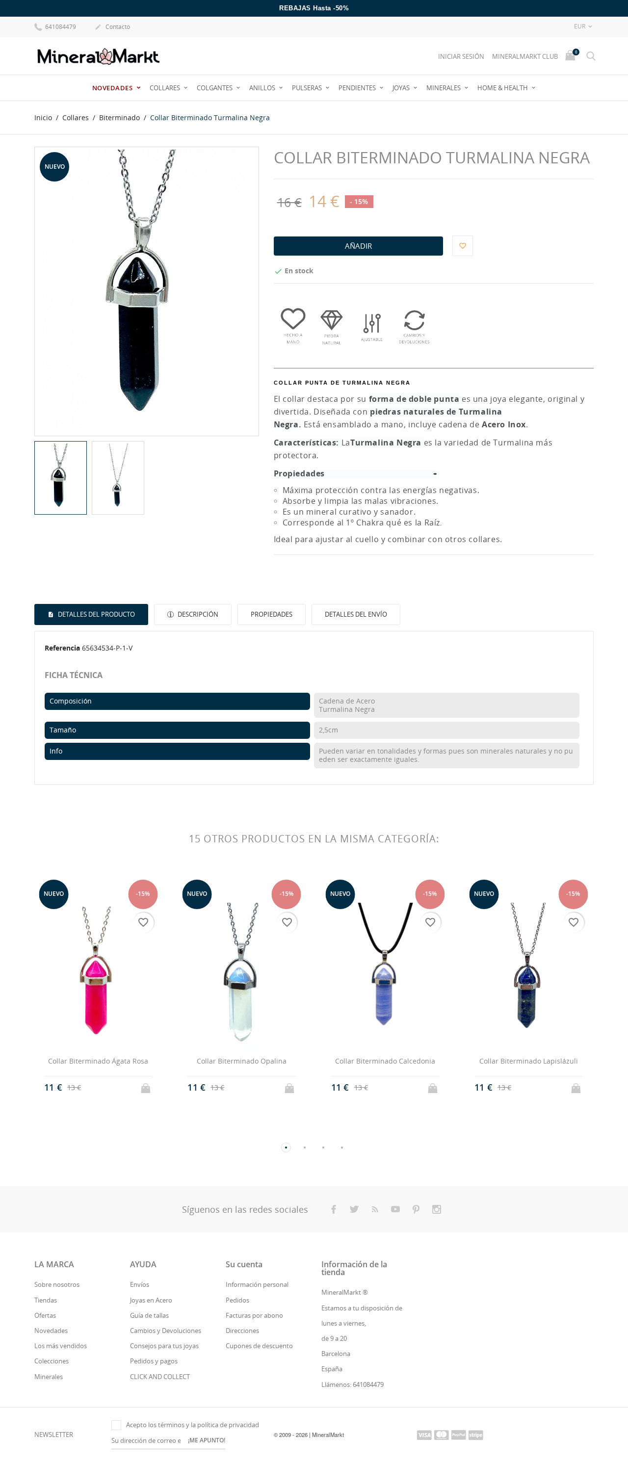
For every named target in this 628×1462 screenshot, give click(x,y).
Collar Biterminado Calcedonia (385, 1061)
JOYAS (401, 87)
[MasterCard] (441, 1434)
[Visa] (424, 1434)
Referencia (62, 648)
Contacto (112, 27)
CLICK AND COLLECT (160, 1376)
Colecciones (51, 1361)
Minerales (444, 87)
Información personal (257, 1284)
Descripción (197, 614)
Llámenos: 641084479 (352, 1384)
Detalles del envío (356, 614)
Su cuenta (244, 1264)
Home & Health (503, 87)
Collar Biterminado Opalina (242, 1061)
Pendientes (358, 87)
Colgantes (215, 87)
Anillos (263, 87)
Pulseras (307, 87)
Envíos (139, 1284)
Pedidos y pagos (154, 1361)
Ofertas (45, 1315)
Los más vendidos (60, 1345)
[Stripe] (476, 1434)
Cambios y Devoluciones (165, 1330)
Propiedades (271, 614)
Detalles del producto (95, 614)
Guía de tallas (149, 1315)
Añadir (358, 246)
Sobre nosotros (56, 1284)
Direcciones (242, 1330)
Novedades (113, 87)
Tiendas (45, 1300)
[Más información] (107, 1097)
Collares (166, 87)
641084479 (60, 27)
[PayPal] (458, 1434)
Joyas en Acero (151, 1300)
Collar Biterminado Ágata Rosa (98, 1061)
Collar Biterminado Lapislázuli (528, 1061)
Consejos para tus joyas (164, 1345)
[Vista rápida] (89, 1097)
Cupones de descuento (259, 1345)
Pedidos (237, 1300)
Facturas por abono (254, 1315)
